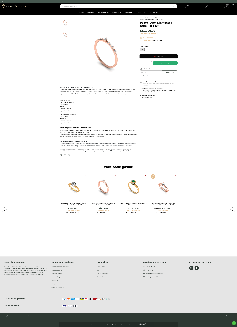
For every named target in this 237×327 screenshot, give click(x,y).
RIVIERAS (90, 12)
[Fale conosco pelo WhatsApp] (234, 323)
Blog (98, 270)
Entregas (53, 284)
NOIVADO (116, 12)
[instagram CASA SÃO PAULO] (2, 1)
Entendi (142, 324)
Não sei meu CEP (144, 76)
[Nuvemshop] (227, 316)
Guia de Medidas (101, 277)
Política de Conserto (56, 273)
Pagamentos (54, 280)
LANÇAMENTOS (102, 12)
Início (141, 18)
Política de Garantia (56, 270)
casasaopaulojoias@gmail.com (154, 273)
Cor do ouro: (144, 46)
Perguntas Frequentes (57, 277)
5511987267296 (150, 266)
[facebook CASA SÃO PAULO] (5, 1)
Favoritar (160, 56)
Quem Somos (101, 266)
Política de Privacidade (57, 287)
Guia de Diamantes (102, 273)
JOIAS (81, 12)
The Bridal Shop (156, 18)
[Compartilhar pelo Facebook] (61, 156)
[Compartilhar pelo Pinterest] (69, 156)
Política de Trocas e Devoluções (60, 266)
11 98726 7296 (150, 270)
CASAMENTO (128, 12)
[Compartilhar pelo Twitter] (65, 156)
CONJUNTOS (152, 12)
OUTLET (141, 12)
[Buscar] (175, 6)
